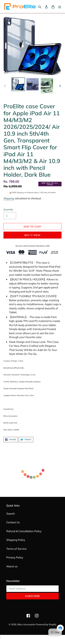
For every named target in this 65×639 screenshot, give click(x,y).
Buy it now (32, 235)
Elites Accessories (26, 624)
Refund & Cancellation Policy (23, 531)
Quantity (8, 209)
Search (10, 513)
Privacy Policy (14, 557)
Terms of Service (16, 548)
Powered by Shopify (46, 624)
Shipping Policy (15, 539)
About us (12, 566)
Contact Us (13, 522)
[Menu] (59, 6)
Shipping (8, 198)
